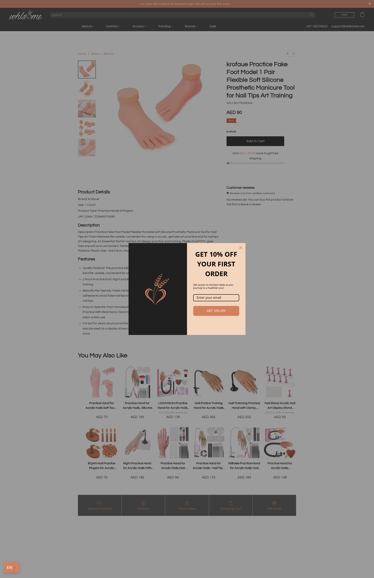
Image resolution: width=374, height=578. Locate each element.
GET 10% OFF (216, 311)
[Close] (240, 247)
